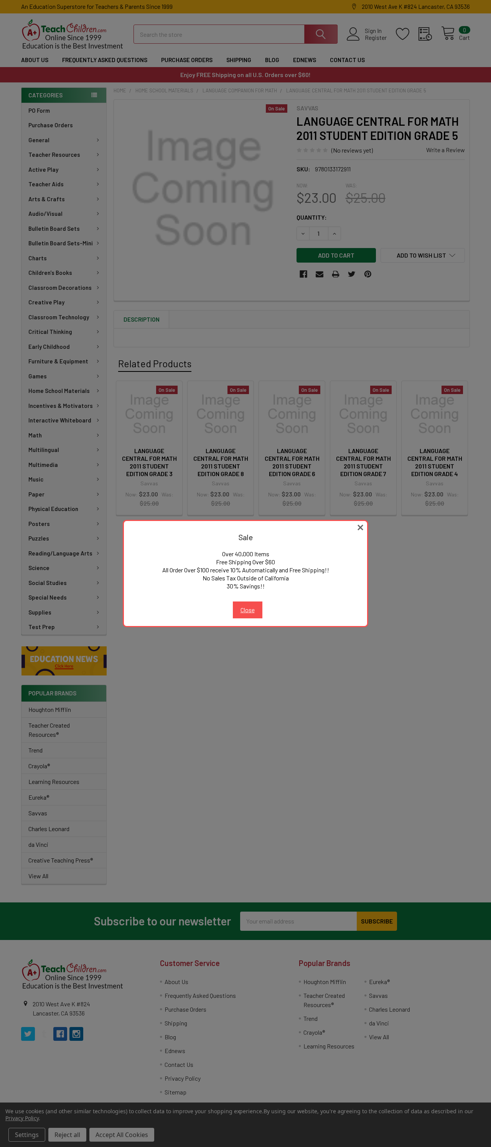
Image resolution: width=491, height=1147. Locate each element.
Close (248, 609)
